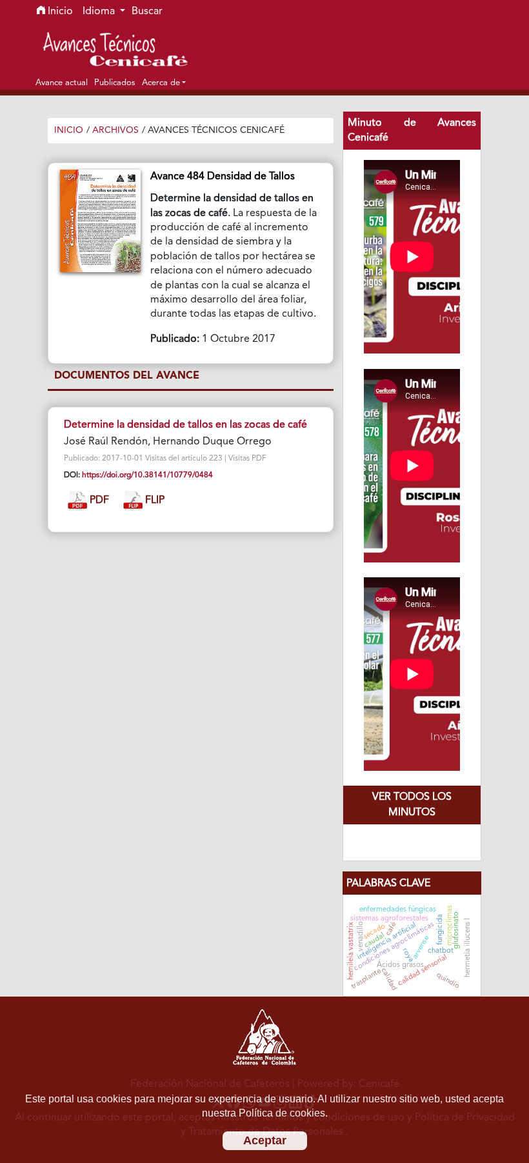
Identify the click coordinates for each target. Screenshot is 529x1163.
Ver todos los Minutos (412, 805)
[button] (164, 82)
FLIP (154, 501)
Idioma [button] (100, 11)
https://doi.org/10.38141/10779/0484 (147, 475)
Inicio (59, 11)
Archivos (115, 130)
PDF (98, 501)
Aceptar (264, 1140)
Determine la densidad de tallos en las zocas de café (185, 425)
